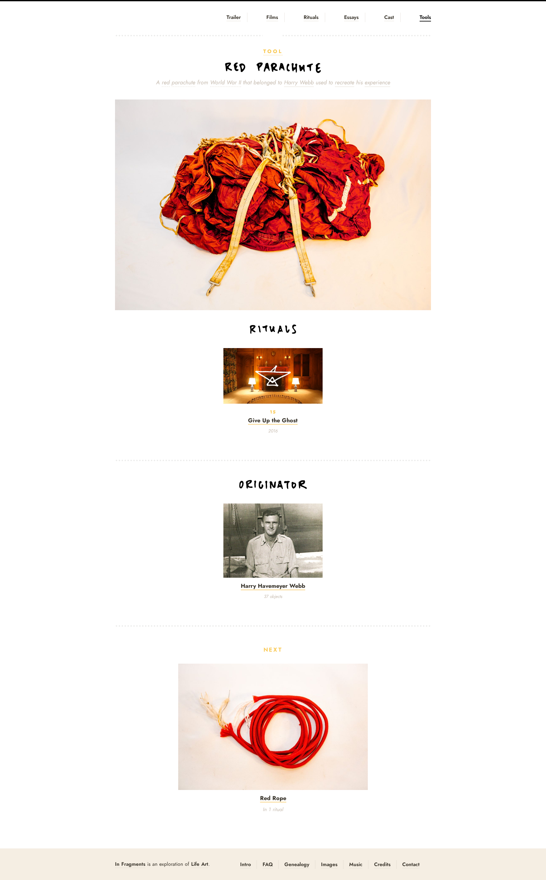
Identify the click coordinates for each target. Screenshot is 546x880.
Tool (273, 51)
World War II (225, 82)
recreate (344, 82)
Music (355, 864)
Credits (382, 864)
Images (329, 864)
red (166, 82)
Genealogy (296, 864)
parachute (183, 82)
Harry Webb (299, 82)
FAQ (268, 864)
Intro (245, 864)
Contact (411, 864)
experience (377, 82)
